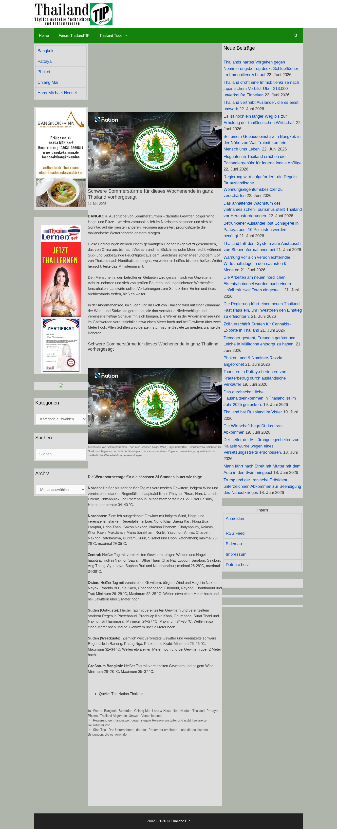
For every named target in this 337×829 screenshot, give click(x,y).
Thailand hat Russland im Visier (253, 412)
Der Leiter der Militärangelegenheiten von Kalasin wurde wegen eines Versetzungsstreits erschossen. (261, 446)
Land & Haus (161, 711)
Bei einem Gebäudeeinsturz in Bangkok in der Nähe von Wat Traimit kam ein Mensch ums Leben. (262, 142)
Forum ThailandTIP (74, 35)
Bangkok (110, 711)
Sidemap (234, 543)
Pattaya (212, 711)
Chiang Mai (142, 711)
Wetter (97, 711)
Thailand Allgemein (113, 716)
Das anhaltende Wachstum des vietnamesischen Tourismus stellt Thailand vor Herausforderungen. (263, 209)
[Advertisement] (155, 77)
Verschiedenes (151, 716)
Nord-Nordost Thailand (189, 711)
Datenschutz (237, 564)
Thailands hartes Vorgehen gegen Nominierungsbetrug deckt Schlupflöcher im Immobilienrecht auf (261, 68)
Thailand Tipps (111, 35)
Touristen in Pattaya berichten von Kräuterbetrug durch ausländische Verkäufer (255, 378)
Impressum (236, 554)
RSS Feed (235, 533)
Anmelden (235, 518)
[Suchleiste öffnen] (295, 35)
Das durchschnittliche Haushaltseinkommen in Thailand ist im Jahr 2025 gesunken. (260, 398)
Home (44, 35)
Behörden (125, 711)
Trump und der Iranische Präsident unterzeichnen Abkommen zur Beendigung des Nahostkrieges (262, 486)
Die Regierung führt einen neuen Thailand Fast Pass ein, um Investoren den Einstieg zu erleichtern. (263, 310)
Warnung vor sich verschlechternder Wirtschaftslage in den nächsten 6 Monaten (257, 263)
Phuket (93, 716)
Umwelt (134, 716)
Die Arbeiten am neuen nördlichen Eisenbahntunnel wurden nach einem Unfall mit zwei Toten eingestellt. (257, 283)
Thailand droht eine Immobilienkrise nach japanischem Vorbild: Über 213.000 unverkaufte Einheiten (261, 88)
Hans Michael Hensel (57, 92)
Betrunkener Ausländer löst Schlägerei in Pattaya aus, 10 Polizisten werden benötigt (261, 229)
